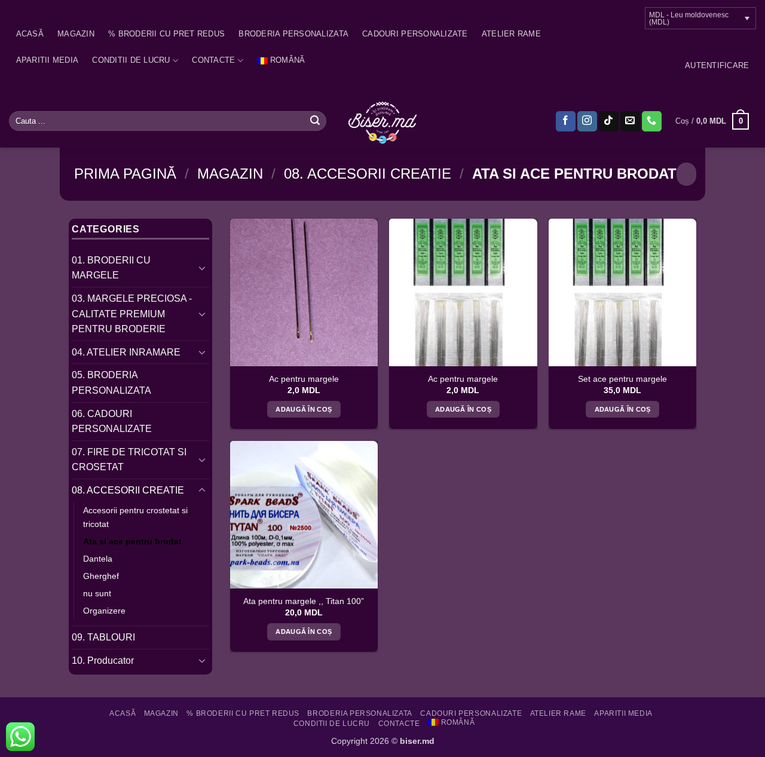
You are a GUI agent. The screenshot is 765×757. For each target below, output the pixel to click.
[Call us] (652, 121)
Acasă (30, 33)
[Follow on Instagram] (587, 121)
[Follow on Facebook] (566, 121)
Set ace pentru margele (622, 379)
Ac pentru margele (304, 379)
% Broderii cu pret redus (166, 33)
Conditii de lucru (131, 60)
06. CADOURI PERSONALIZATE (112, 421)
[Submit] (315, 121)
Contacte (213, 60)
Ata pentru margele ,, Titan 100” (303, 601)
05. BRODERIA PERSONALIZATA (111, 383)
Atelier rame (511, 33)
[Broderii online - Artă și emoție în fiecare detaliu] (383, 121)
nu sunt (97, 593)
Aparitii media (47, 60)
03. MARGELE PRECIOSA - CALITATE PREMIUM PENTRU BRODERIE (132, 313)
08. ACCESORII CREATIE (367, 174)
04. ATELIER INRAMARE (126, 352)
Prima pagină (125, 174)
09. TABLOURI (103, 637)
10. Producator (103, 660)
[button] (717, 65)
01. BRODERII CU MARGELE (111, 268)
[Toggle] (202, 267)
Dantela (97, 558)
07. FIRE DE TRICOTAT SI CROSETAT (129, 460)
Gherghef (101, 576)
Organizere (104, 610)
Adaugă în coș (304, 409)
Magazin (75, 33)
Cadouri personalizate (414, 33)
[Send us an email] (630, 121)
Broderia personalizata (293, 33)
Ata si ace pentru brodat (132, 541)
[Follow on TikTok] (609, 121)
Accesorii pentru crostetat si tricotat (135, 517)
